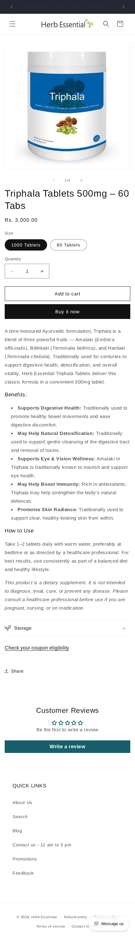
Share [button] (17, 671)
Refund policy (76, 917)
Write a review (67, 746)
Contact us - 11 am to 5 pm (42, 844)
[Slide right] (81, 180)
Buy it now (67, 311)
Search (20, 816)
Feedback (23, 873)
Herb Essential (44, 916)
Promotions (25, 858)
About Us (22, 802)
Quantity (13, 259)
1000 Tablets (25, 244)
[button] (12, 24)
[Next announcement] (123, 7)
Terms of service (50, 926)
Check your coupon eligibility (37, 647)
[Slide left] (54, 180)
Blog (17, 830)
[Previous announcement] (12, 7)
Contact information (88, 926)
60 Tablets (68, 244)
